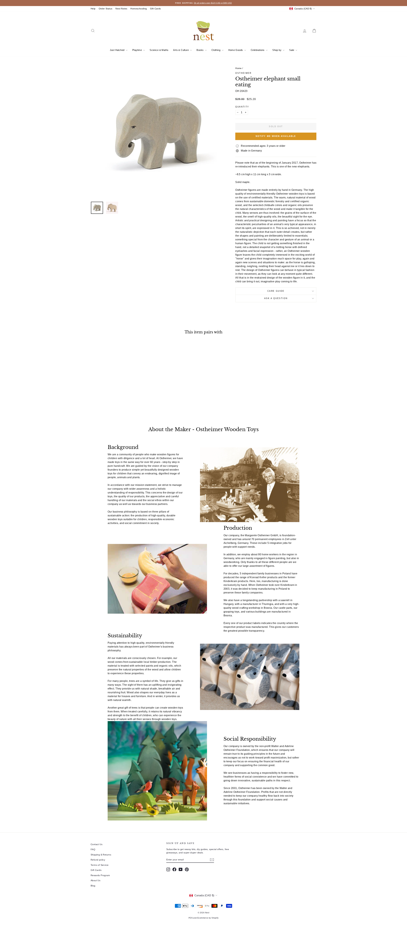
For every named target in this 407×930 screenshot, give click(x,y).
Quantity (242, 107)
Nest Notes (121, 8)
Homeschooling (138, 8)
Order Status (105, 8)
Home (238, 68)
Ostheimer (243, 73)
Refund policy (98, 859)
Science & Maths (159, 50)
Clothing (216, 50)
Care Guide (275, 291)
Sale (292, 50)
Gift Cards (155, 8)
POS (191, 918)
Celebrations (258, 50)
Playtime (137, 50)
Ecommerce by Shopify (207, 918)
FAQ (93, 849)
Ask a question (275, 298)
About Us (95, 880)
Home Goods (236, 50)
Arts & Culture (181, 50)
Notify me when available (276, 136)
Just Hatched (117, 50)
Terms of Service (99, 865)
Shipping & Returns (101, 854)
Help (93, 8)
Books (200, 50)
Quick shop (118, 393)
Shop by (277, 50)
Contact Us (96, 844)
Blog (93, 885)
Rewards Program (100, 875)
